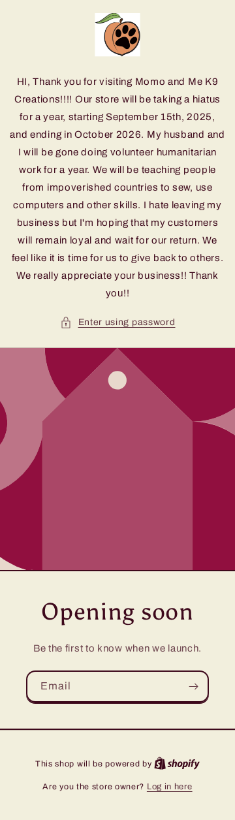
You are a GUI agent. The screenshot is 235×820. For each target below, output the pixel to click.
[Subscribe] (193, 686)
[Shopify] (177, 763)
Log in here (170, 786)
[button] (118, 322)
